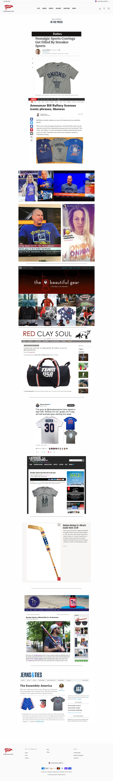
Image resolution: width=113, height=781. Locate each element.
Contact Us (76, 758)
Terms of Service (68, 772)
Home (53, 19)
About (26, 752)
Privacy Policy (44, 772)
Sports (74, 8)
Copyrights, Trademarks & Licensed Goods (56, 772)
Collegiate (58, 8)
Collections (67, 8)
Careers (27, 758)
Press (26, 755)
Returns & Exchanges (78, 755)
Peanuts (51, 8)
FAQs (48, 749)
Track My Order (6, 1)
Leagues (44, 8)
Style (38, 8)
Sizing (48, 752)
